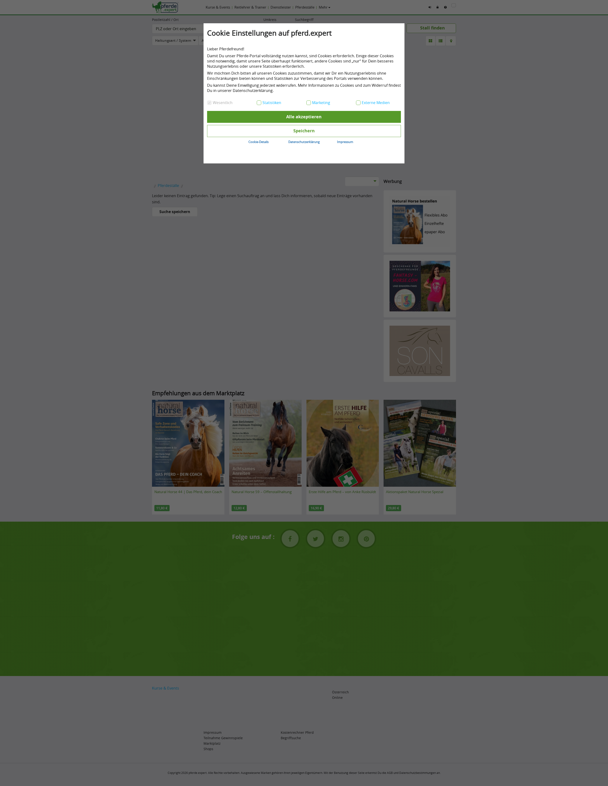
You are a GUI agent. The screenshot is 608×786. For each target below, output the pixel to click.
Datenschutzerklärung (304, 142)
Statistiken (271, 102)
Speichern (304, 131)
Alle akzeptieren (304, 117)
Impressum (345, 142)
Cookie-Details (258, 142)
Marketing (321, 102)
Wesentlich (223, 102)
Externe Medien (376, 102)
